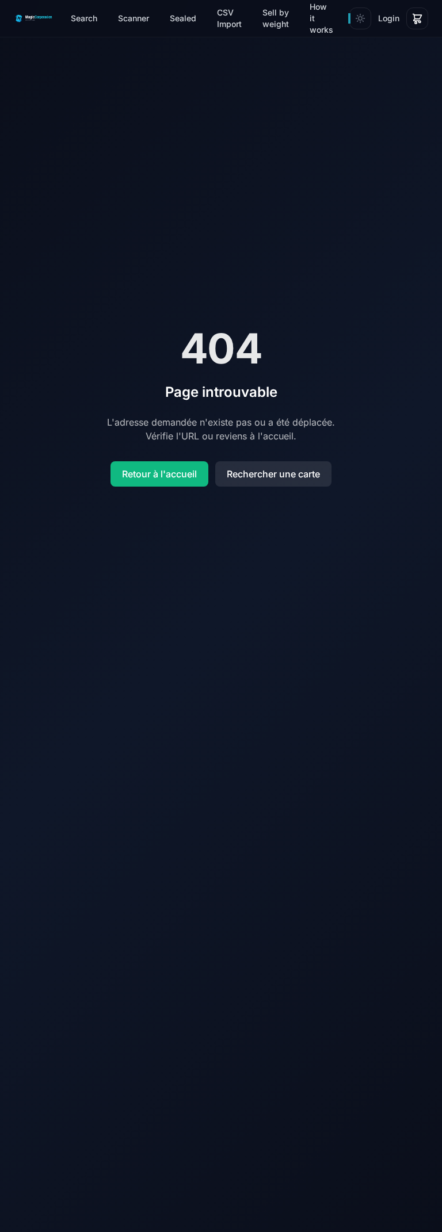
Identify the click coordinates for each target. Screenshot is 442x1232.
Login (388, 18)
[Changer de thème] (360, 18)
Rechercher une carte (273, 474)
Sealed (183, 18)
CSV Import (229, 18)
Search (84, 18)
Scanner (133, 18)
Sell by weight (275, 18)
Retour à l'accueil (159, 474)
